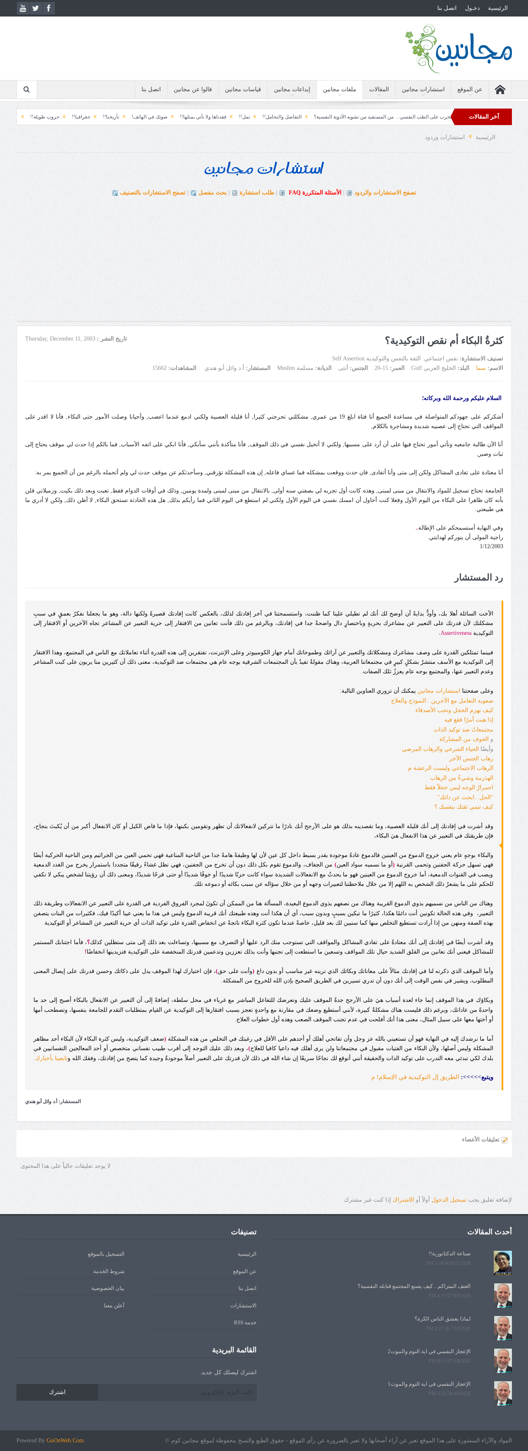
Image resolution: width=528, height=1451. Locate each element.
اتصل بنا (447, 8)
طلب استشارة (257, 192)
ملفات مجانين (339, 89)
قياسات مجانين (243, 89)
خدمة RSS (245, 1322)
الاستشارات (243, 1305)
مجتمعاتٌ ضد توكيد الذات (463, 730)
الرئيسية (498, 8)
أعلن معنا (114, 1305)
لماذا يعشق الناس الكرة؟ (443, 1319)
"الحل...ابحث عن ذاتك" (465, 797)
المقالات (379, 89)
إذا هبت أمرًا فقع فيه (468, 720)
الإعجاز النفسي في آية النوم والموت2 (429, 1351)
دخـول (472, 8)
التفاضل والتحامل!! (312, 117)
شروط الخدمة (109, 1271)
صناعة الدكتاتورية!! (450, 1253)
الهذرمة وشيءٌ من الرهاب (461, 778)
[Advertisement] (264, 263)
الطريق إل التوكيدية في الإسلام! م (415, 1077)
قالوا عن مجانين (193, 89)
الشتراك (403, 1200)
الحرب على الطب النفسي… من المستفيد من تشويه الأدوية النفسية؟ (413, 117)
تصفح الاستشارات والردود (385, 192)
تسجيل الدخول (449, 1200)
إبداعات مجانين (292, 89)
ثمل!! (274, 117)
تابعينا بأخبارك (51, 1058)
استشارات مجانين (423, 89)
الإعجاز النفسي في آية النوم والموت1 (429, 1384)
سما (481, 368)
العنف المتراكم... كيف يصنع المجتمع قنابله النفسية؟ (414, 1286)
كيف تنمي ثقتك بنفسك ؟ (463, 807)
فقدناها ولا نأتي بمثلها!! (233, 117)
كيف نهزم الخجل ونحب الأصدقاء (454, 710)
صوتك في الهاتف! (180, 117)
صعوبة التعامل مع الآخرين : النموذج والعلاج (442, 701)
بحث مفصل (212, 192)
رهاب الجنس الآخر (471, 758)
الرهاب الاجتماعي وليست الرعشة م (450, 768)
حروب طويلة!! (75, 117)
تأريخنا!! (141, 117)
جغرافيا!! (111, 117)
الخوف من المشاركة (464, 739)
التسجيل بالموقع (106, 1254)
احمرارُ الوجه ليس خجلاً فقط (458, 787)
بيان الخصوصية (108, 1288)
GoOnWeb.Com (65, 1440)
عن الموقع (469, 89)
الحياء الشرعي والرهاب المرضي (440, 749)
